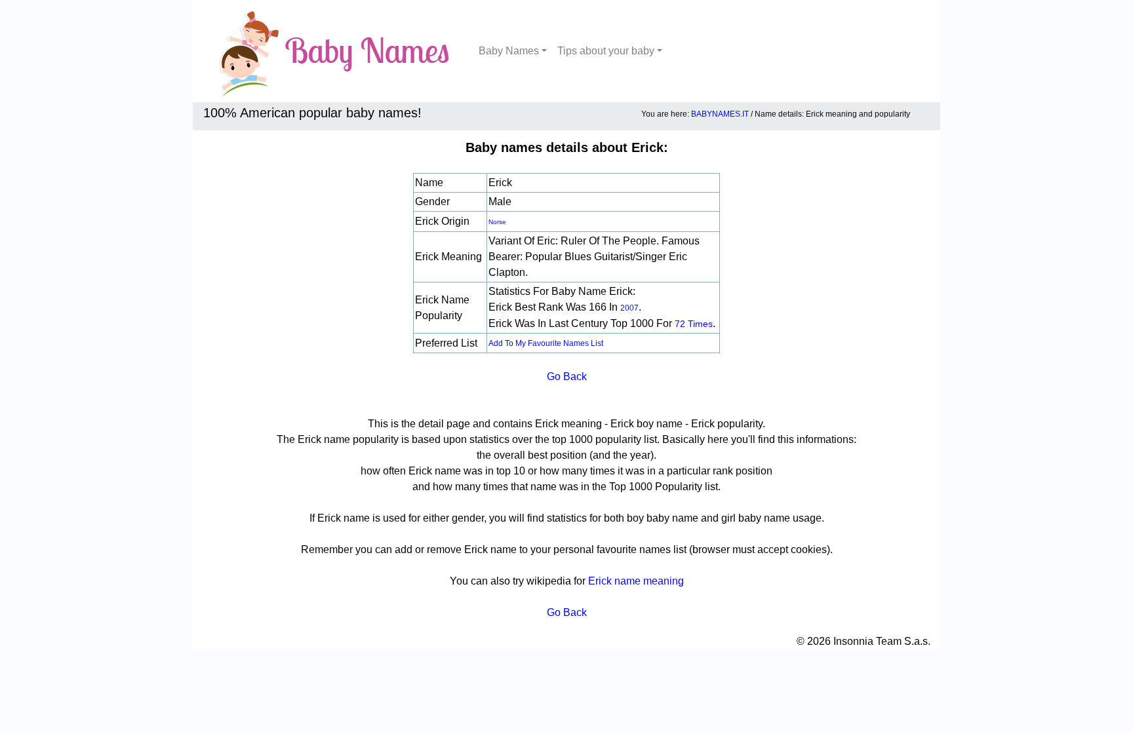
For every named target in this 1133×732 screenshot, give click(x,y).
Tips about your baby (605, 50)
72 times (694, 323)
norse (497, 221)
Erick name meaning (636, 581)
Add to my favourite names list (545, 343)
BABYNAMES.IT (720, 114)
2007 (629, 308)
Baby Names (509, 50)
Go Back (567, 376)
